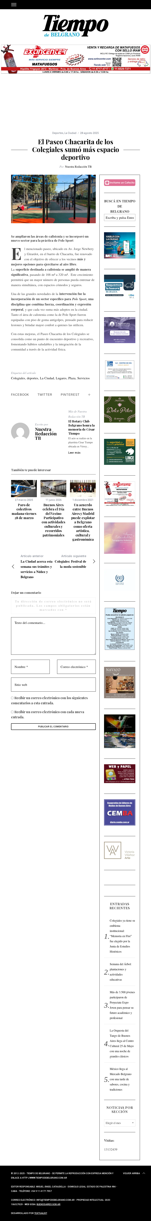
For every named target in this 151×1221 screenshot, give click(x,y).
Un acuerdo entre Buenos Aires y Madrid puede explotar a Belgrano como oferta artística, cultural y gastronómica (83, 522)
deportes (32, 378)
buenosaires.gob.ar (48, 1204)
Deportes (57, 133)
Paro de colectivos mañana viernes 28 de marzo (24, 511)
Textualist (40, 1213)
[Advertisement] (75, 103)
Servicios (83, 378)
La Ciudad (70, 133)
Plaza (72, 378)
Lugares (61, 378)
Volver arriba (131, 1173)
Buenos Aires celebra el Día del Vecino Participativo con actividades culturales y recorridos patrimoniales (53, 520)
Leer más (74, 452)
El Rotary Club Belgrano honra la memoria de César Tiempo (81, 427)
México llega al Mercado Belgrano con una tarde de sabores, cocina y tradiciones (120, 1079)
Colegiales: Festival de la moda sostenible (70, 561)
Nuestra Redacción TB (78, 166)
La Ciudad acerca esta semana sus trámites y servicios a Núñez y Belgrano (36, 566)
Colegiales (18, 378)
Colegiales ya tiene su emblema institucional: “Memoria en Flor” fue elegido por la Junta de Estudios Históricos (122, 935)
